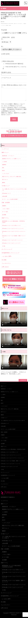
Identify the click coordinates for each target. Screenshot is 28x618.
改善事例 (4, 164)
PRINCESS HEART (14, 613)
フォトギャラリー (6, 263)
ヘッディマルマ (5, 173)
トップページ (5, 149)
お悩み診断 (4, 196)
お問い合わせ (5, 266)
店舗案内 (4, 205)
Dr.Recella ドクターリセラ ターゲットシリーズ (12, 228)
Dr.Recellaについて (6, 193)
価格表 (3, 182)
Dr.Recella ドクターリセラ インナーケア (11, 243)
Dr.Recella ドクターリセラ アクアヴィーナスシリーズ (13, 232)
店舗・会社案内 (6, 202)
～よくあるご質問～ (7, 256)
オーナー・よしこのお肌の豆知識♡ (10, 199)
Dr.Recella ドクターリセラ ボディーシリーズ (12, 240)
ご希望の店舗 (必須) (7, 61)
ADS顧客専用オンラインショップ (10, 252)
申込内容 (4, 30)
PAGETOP (23, 380)
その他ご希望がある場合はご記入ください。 (13, 86)
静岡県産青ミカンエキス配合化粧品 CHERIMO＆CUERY (13, 222)
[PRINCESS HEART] (10, 4)
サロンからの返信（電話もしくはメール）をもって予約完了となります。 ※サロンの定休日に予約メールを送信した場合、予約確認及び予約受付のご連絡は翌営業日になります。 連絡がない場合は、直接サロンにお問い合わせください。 (13, 109)
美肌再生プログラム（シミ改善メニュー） (11, 158)
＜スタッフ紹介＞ (6, 208)
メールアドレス (6, 77)
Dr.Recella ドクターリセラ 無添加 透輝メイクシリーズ (13, 236)
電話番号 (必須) (6, 72)
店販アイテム (5, 218)
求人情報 (4, 259)
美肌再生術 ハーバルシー (8, 155)
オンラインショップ (7, 249)
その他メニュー (6, 185)
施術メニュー (5, 152)
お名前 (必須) (5, 54)
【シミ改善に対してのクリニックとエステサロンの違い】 (14, 189)
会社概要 (4, 214)
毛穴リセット (5, 179)
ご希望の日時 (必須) (8, 37)
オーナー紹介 (5, 211)
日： (2, 39)
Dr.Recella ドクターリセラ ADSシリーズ (11, 225)
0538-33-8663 (16, 131)
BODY (3, 170)
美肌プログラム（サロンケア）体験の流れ (11, 176)
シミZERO (4, 161)
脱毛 (3, 167)
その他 (3, 246)
